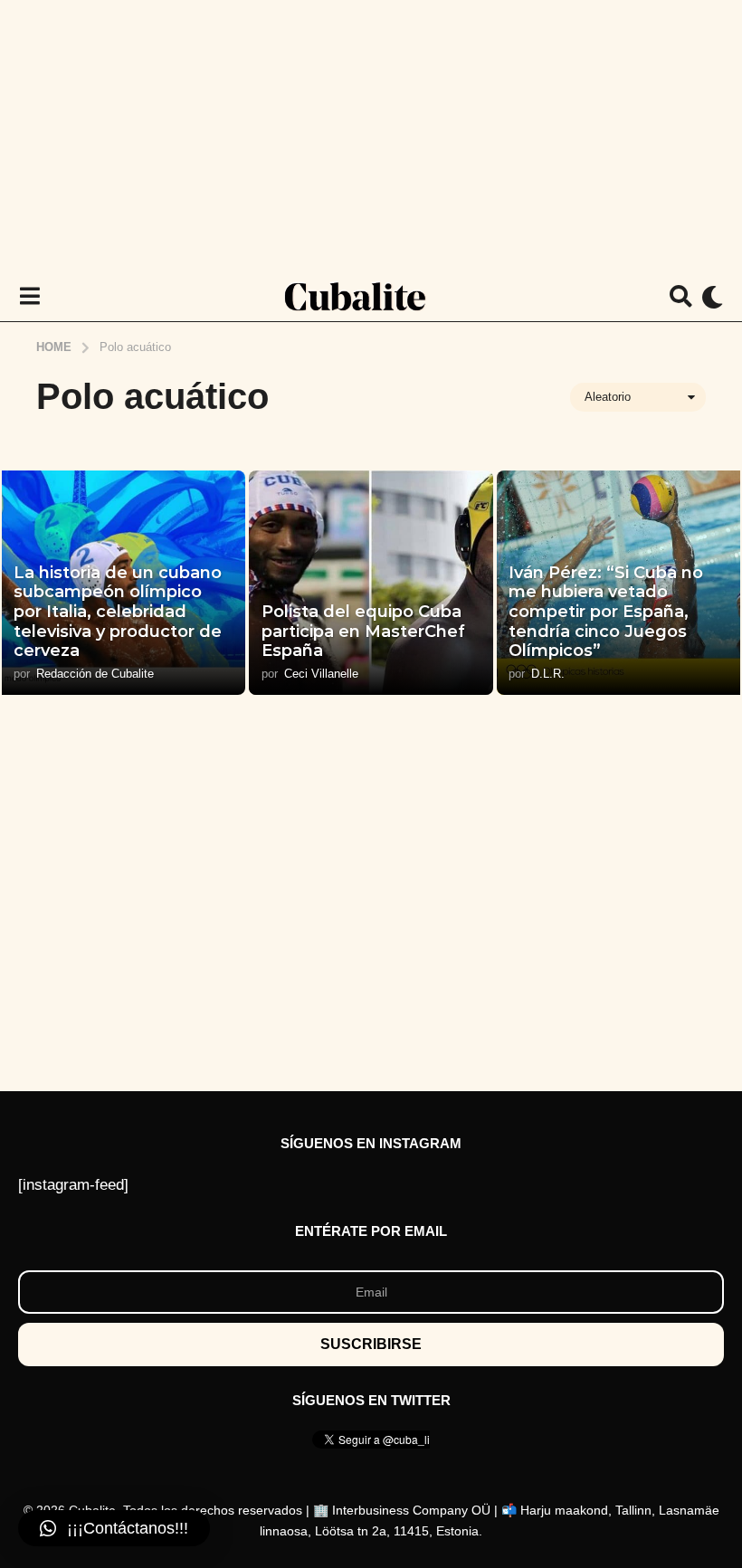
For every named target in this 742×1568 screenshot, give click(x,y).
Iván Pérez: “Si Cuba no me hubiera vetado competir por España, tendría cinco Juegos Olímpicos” (606, 611)
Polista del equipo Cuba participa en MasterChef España (363, 631)
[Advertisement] (371, 135)
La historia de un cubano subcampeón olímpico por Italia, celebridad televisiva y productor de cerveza (118, 611)
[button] (29, 297)
